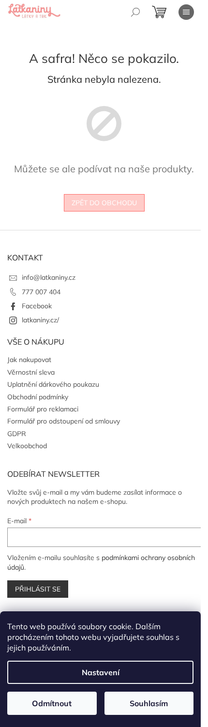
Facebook (37, 306)
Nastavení (100, 672)
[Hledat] (135, 12)
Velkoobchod (27, 445)
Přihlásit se (37, 589)
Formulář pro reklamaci (42, 409)
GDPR (16, 433)
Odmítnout (52, 703)
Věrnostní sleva (31, 372)
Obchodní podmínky (37, 397)
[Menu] (186, 12)
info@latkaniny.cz (48, 277)
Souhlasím (149, 703)
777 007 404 (41, 292)
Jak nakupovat (29, 359)
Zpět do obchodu (104, 202)
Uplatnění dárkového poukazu (53, 384)
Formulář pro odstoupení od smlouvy (63, 421)
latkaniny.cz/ (40, 320)
